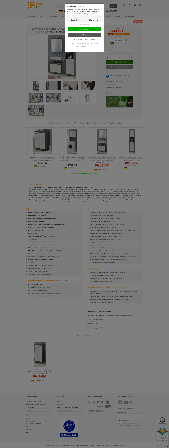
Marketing (93, 20)
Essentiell (75, 20)
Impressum (94, 43)
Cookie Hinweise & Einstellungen (80, 43)
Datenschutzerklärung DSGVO (84, 46)
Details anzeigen (84, 24)
